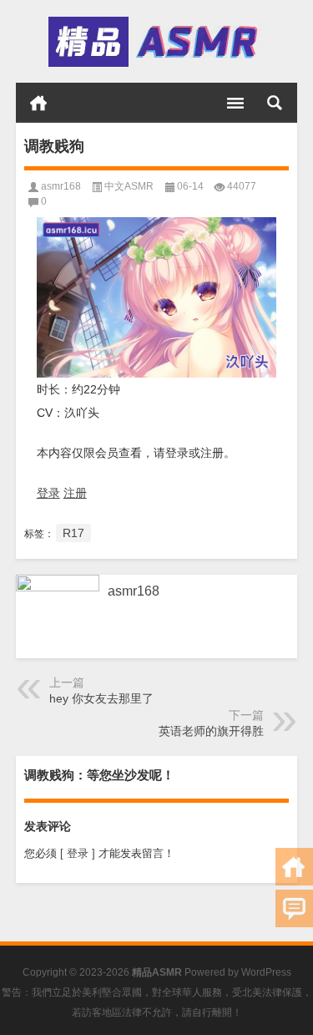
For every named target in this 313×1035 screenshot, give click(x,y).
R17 (73, 533)
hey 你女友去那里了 (101, 698)
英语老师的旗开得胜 (211, 731)
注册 (75, 493)
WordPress (266, 972)
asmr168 (61, 186)
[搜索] (274, 103)
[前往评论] (294, 908)
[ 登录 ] (77, 853)
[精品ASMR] (155, 42)
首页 (38, 103)
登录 (48, 493)
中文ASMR (129, 186)
